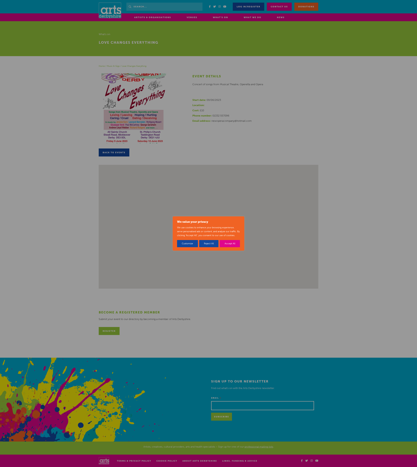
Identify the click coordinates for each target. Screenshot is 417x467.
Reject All (209, 243)
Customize (187, 243)
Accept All (230, 243)
